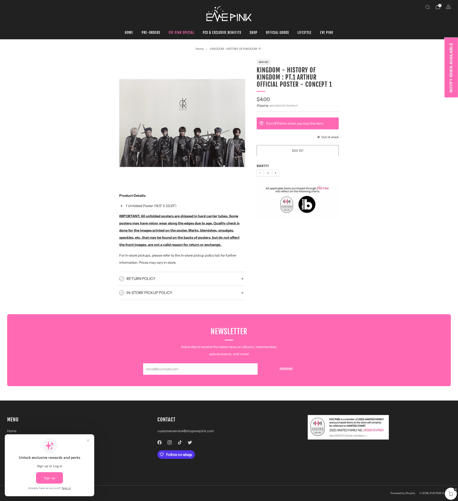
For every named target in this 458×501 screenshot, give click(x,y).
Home (129, 32)
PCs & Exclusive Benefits (222, 32)
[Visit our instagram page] (170, 442)
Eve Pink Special (181, 32)
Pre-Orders (151, 32)
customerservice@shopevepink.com (185, 431)
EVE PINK (326, 32)
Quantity (263, 165)
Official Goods (277, 32)
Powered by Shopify (402, 493)
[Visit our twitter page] (190, 442)
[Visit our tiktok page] (180, 442)
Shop (253, 32)
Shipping (262, 105)
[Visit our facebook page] (159, 442)
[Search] (427, 7)
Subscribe (286, 369)
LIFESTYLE (304, 32)
